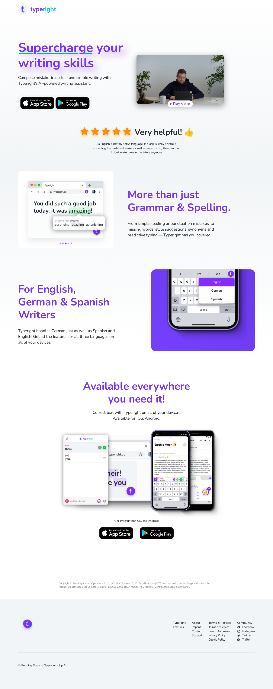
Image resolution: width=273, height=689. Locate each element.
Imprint (196, 627)
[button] (60, 243)
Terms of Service (219, 627)
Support (197, 635)
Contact (196, 631)
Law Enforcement (220, 631)
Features (178, 627)
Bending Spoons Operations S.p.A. (43, 665)
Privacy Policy (217, 635)
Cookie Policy (217, 640)
